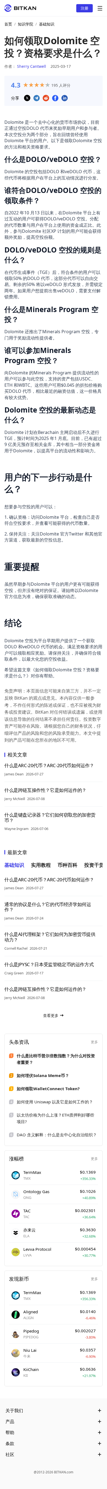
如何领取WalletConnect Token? (48, 1088)
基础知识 (46, 24)
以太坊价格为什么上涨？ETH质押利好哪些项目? (55, 1118)
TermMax (32, 1172)
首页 (8, 24)
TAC (26, 1210)
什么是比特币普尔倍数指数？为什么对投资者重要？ (56, 1059)
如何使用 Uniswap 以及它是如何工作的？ (55, 1101)
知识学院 (25, 24)
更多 (94, 1041)
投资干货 (94, 865)
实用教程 (41, 865)
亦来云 (29, 1230)
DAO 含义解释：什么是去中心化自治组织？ (57, 1134)
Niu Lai (29, 1350)
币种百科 (67, 865)
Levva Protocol (37, 1249)
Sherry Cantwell (31, 66)
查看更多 (50, 1015)
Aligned (30, 1311)
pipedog (31, 1331)
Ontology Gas (36, 1191)
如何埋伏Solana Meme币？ (43, 1075)
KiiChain (31, 1369)
